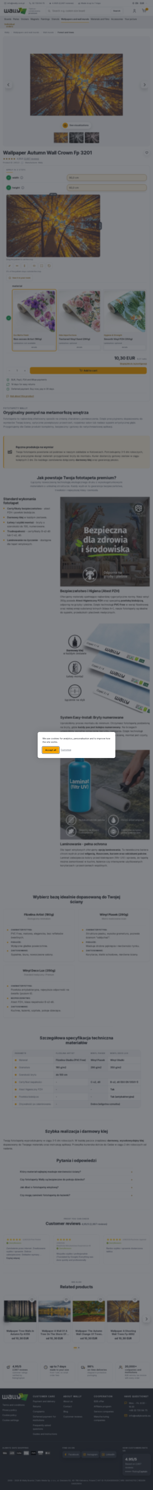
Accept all (50, 750)
